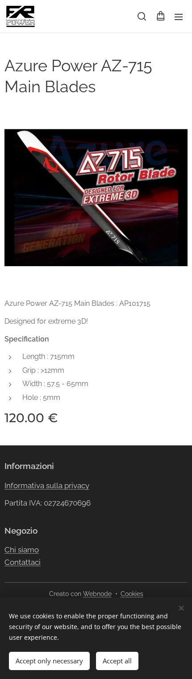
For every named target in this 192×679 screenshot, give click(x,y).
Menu (179, 16)
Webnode (97, 593)
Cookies (132, 593)
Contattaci (22, 562)
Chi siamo (21, 549)
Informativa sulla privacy (46, 485)
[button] (141, 16)
